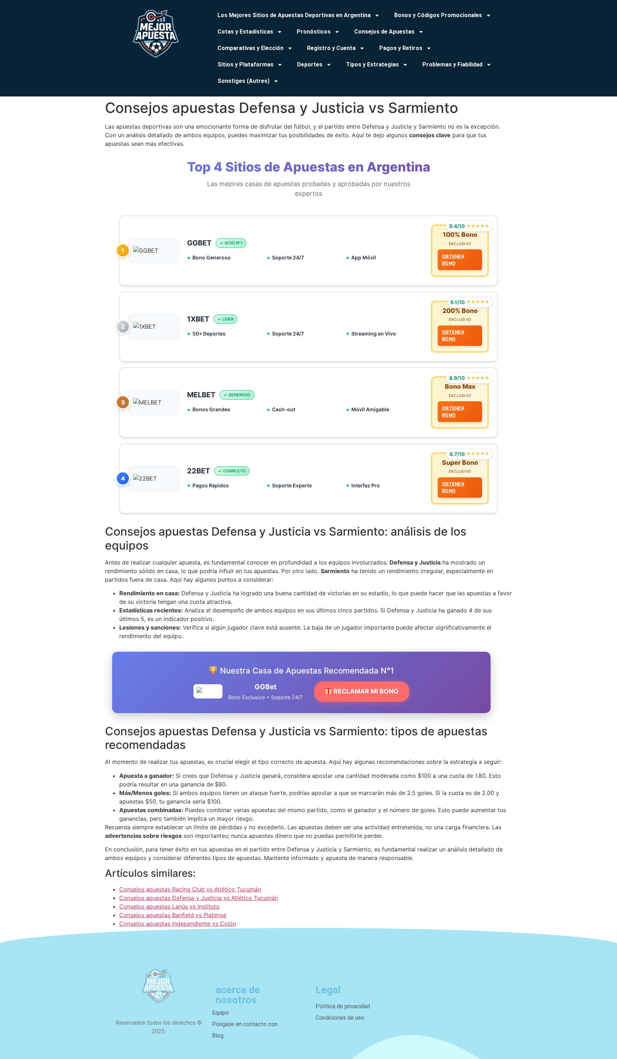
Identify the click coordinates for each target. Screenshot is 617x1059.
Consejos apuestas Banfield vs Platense (172, 915)
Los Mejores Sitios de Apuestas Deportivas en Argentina (294, 15)
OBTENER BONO (453, 260)
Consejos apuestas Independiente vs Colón (177, 923)
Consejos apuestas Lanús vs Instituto (169, 906)
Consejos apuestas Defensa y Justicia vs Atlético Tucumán (198, 897)
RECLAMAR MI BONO (365, 691)
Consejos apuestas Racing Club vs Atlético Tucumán (190, 889)
